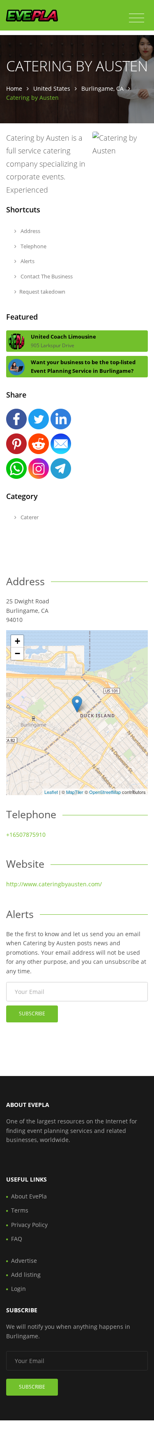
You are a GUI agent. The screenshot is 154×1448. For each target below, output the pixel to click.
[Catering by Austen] (77, 704)
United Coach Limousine (63, 336)
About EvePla (29, 1196)
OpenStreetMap (105, 792)
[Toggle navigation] (136, 18)
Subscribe (32, 1013)
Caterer (29, 517)
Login (18, 1289)
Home (14, 88)
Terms (19, 1210)
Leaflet (51, 792)
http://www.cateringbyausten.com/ (54, 884)
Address (29, 231)
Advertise (24, 1260)
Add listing (26, 1274)
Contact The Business (46, 276)
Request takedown (42, 291)
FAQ (16, 1239)
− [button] (17, 653)
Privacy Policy (29, 1225)
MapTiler (74, 792)
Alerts (26, 261)
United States (51, 88)
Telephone (32, 246)
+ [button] (17, 641)
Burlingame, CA (102, 88)
